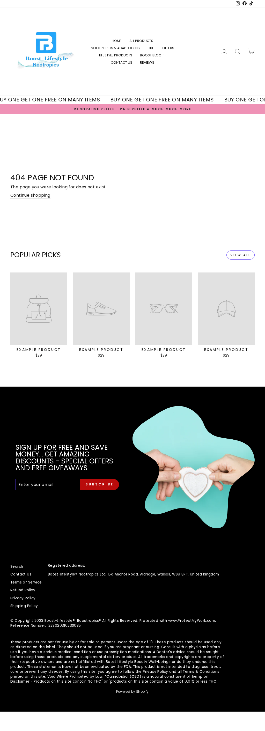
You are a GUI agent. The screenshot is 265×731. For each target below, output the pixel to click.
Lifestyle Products (115, 55)
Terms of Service (26, 582)
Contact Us (121, 62)
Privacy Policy (23, 598)
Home (117, 40)
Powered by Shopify (132, 691)
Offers (168, 48)
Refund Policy (22, 590)
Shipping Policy (24, 605)
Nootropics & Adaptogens (115, 48)
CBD (151, 48)
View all (240, 255)
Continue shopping (30, 195)
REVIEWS (147, 62)
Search (16, 566)
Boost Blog (151, 55)
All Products (141, 40)
